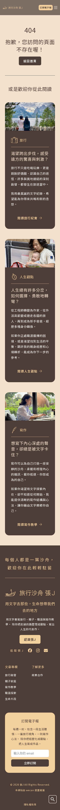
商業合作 (37, 675)
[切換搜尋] (53, 799)
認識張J (30, 639)
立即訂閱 (30, 763)
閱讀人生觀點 (28, 371)
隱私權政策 (30, 804)
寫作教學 (10, 687)
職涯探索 (10, 693)
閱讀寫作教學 (28, 524)
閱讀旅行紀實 (28, 218)
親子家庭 (10, 681)
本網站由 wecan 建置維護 (30, 790)
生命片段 (10, 699)
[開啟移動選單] (55, 7)
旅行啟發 (10, 675)
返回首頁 (30, 61)
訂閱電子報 (46, 7)
